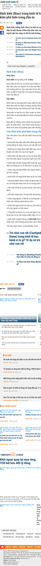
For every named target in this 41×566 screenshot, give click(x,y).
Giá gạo (37, 537)
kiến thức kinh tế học (14, 289)
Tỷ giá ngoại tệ (20, 534)
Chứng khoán (20, 7)
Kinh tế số (6, 9)
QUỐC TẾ (29, 547)
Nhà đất (5, 362)
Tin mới (7, 355)
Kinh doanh (28, 419)
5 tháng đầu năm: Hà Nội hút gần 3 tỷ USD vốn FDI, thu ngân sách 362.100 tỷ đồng (19, 326)
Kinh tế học (6, 5)
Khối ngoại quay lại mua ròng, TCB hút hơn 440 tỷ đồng (18, 461)
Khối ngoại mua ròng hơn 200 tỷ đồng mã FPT (39, 515)
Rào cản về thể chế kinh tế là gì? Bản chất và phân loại (18, 338)
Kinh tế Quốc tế (19, 5)
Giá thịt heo (29, 537)
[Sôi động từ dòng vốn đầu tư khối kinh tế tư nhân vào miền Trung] (18, 310)
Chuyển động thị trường (10, 400)
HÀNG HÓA (22, 547)
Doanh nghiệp (4, 421)
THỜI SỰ (8, 547)
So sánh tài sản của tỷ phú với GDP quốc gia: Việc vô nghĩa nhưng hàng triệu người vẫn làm (18, 332)
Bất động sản (7, 7)
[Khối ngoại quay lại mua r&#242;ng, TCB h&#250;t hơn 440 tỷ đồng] (20, 480)
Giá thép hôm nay (8, 537)
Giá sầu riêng (20, 537)
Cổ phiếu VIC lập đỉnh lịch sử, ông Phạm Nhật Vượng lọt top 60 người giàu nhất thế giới (11, 438)
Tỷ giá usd (30, 534)
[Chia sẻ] (2, 33)
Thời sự (5, 391)
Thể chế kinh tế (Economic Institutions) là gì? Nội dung (18, 343)
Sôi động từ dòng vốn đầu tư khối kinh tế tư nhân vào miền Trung (18, 319)
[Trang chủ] (2, 28)
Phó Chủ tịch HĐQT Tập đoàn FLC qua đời (11, 416)
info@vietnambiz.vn (13, 562)
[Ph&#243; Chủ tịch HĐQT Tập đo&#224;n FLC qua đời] (12, 411)
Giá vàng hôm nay (8, 534)
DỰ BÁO (15, 547)
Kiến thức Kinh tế (9, 2)
